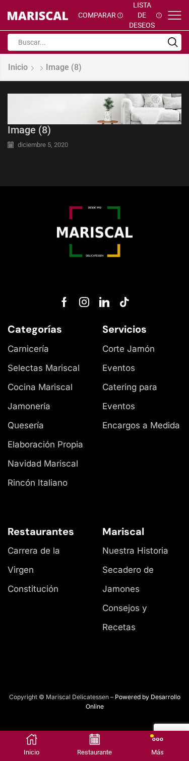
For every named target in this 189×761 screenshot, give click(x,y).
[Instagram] (84, 302)
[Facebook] (64, 302)
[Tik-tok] (124, 302)
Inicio (18, 67)
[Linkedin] (104, 302)
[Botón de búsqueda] (173, 42)
